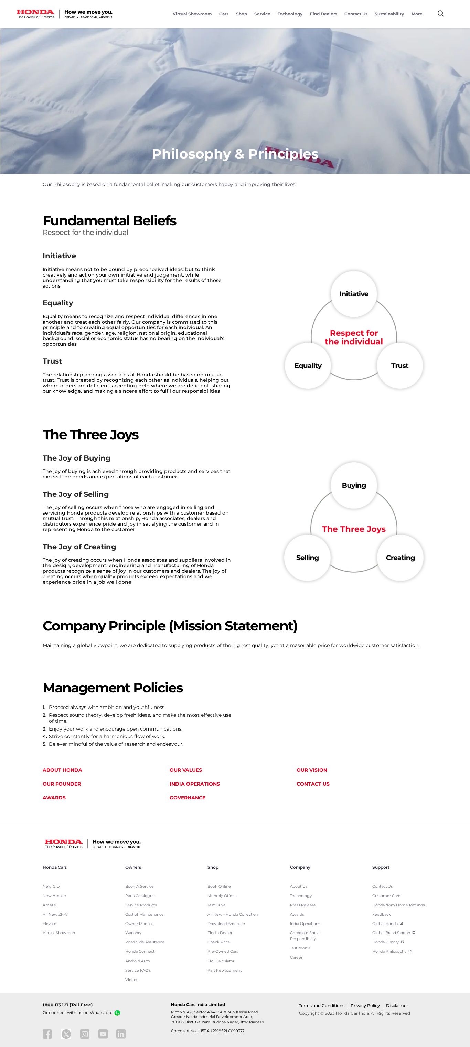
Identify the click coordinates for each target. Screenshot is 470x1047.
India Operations (195, 784)
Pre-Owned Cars (222, 951)
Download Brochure (226, 923)
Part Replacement (224, 970)
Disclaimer (397, 1005)
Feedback (381, 914)
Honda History (385, 942)
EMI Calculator (220, 961)
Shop (241, 14)
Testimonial (300, 948)
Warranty (133, 933)
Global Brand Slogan (391, 933)
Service (262, 14)
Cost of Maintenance (144, 914)
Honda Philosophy (389, 951)
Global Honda (385, 923)
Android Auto (137, 961)
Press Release (303, 905)
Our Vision (312, 770)
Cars (223, 14)
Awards (54, 798)
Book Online (219, 886)
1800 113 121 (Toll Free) (68, 1005)
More (417, 14)
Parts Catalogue (140, 896)
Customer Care (386, 896)
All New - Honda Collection (232, 914)
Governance (187, 798)
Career (296, 957)
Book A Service (139, 886)
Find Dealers (323, 14)
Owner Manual (139, 923)
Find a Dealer (219, 933)
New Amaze (54, 896)
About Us (298, 886)
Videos (131, 980)
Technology (290, 14)
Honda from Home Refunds (398, 905)
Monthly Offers (221, 896)
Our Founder (62, 784)
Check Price (218, 942)
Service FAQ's (138, 970)
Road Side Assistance (144, 942)
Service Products (141, 905)
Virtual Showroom (192, 14)
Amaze (49, 905)
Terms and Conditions (321, 1005)
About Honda (62, 770)
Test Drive (216, 905)
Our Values (186, 770)
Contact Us (355, 14)
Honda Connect (139, 951)
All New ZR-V (55, 914)
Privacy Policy (365, 1005)
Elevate (49, 923)
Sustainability (389, 14)
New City (51, 886)
